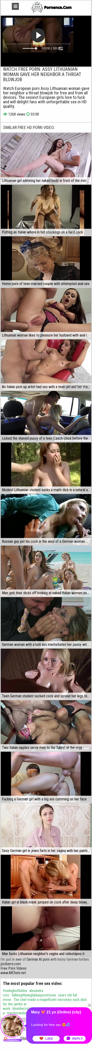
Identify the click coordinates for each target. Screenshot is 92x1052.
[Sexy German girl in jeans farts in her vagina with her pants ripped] (46, 828)
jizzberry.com (10, 964)
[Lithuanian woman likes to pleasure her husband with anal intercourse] (46, 313)
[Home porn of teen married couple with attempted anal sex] (46, 261)
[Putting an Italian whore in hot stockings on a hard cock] (46, 210)
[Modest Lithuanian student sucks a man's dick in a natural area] (46, 467)
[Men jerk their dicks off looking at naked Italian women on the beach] (46, 571)
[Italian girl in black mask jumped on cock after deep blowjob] (46, 880)
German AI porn (38, 959)
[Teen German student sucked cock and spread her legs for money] (46, 674)
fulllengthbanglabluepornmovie (34, 995)
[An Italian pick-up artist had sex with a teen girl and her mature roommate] (46, 364)
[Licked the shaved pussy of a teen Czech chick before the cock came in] (46, 416)
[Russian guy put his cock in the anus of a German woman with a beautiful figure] (46, 519)
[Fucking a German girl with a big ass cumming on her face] (46, 777)
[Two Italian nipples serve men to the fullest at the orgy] (46, 725)
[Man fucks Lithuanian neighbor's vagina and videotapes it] (46, 931)
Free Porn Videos (13, 968)
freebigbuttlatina (15, 990)
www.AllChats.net (13, 973)
